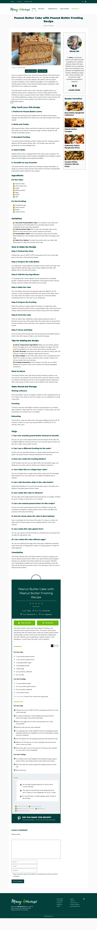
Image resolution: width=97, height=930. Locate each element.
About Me (74, 51)
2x (55, 646)
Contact (73, 900)
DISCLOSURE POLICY (75, 906)
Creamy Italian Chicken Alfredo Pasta (72, 164)
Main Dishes (64, 8)
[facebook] (85, 1)
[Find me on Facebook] (73, 86)
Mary (52, 25)
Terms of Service (75, 904)
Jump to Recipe (31, 71)
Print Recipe (42, 71)
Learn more (74, 90)
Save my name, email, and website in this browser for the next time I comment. (35, 875)
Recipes (41, 8)
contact (19, 1)
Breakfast (60, 904)
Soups (58, 906)
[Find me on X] (76, 86)
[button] (32, 11)
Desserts (75, 8)
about (12, 1)
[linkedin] (82, 1)
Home (34, 8)
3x (57, 646)
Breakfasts (52, 8)
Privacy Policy (74, 902)
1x (52, 646)
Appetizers (60, 900)
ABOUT (72, 899)
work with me (28, 1)
